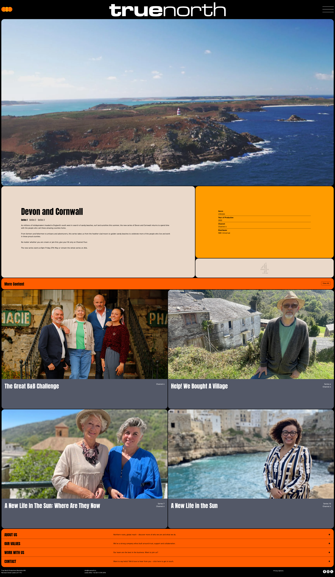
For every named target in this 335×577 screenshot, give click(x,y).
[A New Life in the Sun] (251, 454)
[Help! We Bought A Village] (251, 334)
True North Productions (6, 9)
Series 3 (41, 219)
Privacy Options (278, 571)
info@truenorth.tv (90, 570)
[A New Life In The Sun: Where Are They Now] (85, 454)
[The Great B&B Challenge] (85, 334)
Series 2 (32, 219)
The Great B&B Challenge (32, 385)
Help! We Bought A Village (199, 385)
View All (326, 283)
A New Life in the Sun (194, 505)
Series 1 (24, 219)
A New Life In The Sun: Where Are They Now (52, 505)
